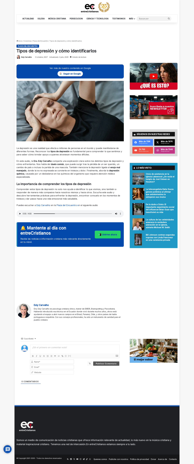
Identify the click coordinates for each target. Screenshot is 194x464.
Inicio (20, 41)
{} (66, 356)
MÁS (131, 18)
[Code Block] (59, 356)
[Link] (62, 356)
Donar (153, 459)
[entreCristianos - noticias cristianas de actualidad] (97, 7)
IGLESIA (41, 18)
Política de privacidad (139, 459)
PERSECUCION (76, 18)
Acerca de (162, 459)
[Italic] (36, 356)
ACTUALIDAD (28, 18)
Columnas (28, 41)
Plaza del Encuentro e (67, 205)
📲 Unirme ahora (107, 234)
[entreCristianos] (27, 437)
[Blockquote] (55, 356)
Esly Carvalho (26, 57)
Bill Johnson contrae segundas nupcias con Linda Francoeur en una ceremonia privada (160, 237)
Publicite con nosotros (118, 459)
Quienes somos (100, 459)
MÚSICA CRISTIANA (57, 18)
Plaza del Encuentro (40, 41)
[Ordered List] (47, 356)
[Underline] (40, 356)
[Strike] (44, 356)
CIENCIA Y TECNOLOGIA (97, 18)
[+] (69, 356)
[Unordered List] (51, 356)
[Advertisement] (97, 31)
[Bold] (33, 356)
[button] (153, 76)
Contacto (173, 459)
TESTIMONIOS (118, 18)
